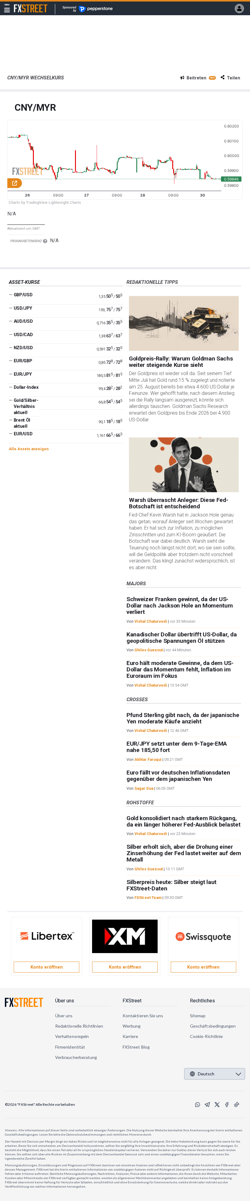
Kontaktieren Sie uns (143, 1015)
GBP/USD (23, 295)
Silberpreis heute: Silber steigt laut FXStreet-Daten (171, 885)
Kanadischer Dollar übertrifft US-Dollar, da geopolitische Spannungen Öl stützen (182, 637)
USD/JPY (23, 308)
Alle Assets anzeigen (28, 449)
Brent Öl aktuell (22, 423)
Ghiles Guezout (148, 650)
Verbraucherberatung (76, 1057)
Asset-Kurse (24, 282)
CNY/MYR (35, 108)
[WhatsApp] (197, 1104)
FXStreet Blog (136, 1047)
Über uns (64, 1001)
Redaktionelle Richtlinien (79, 1026)
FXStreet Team (148, 897)
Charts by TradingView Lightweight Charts (45, 202)
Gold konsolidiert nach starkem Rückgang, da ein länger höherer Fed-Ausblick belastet (183, 821)
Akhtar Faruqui (148, 759)
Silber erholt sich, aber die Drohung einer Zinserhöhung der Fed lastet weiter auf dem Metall (184, 853)
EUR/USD (23, 434)
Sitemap (198, 1015)
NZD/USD (23, 347)
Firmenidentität (70, 1047)
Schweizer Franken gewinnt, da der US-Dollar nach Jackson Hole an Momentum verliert (180, 605)
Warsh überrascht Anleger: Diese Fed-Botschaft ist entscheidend (178, 503)
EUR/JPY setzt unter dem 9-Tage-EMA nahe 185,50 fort (177, 747)
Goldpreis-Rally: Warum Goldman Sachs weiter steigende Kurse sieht (181, 361)
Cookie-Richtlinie (206, 1036)
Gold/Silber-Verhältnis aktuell (26, 406)
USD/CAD (23, 334)
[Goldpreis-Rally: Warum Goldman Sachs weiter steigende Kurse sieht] (184, 323)
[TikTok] (236, 1104)
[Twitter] (217, 1104)
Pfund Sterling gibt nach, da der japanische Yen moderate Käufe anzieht (183, 718)
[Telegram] (207, 1104)
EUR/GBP (23, 361)
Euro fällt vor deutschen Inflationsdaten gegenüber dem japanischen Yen (178, 775)
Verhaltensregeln (72, 1036)
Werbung (132, 1026)
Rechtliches (202, 1001)
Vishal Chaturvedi (150, 621)
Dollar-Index (26, 387)
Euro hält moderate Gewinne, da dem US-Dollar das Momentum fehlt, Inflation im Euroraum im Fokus (180, 669)
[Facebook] (226, 1104)
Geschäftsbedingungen (213, 1026)
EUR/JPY (23, 374)
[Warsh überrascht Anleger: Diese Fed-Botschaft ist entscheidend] (184, 464)
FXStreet (23, 5)
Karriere (130, 1036)
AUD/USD (23, 321)
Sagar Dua (143, 788)
